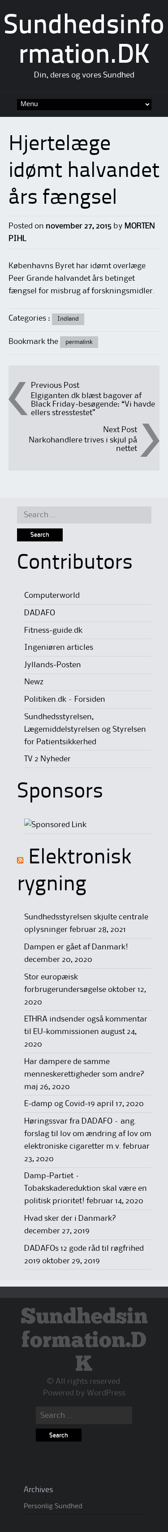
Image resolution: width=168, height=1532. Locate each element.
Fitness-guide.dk (53, 630)
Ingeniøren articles (58, 647)
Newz (33, 682)
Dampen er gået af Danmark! (76, 947)
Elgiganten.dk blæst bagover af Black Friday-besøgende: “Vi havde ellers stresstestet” (93, 404)
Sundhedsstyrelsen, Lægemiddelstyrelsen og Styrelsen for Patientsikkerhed (85, 729)
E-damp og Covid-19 (59, 1103)
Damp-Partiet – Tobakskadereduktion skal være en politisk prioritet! (85, 1188)
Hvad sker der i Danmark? (70, 1218)
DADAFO (39, 613)
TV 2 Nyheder (47, 759)
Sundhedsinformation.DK (84, 1341)
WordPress (106, 1393)
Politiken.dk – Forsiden (64, 699)
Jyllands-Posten (52, 665)
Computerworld (52, 595)
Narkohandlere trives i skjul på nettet (83, 444)
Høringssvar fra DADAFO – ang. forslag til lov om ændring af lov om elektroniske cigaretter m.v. (87, 1134)
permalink (79, 342)
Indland (68, 319)
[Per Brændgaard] (55, 824)
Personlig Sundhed (53, 1506)
